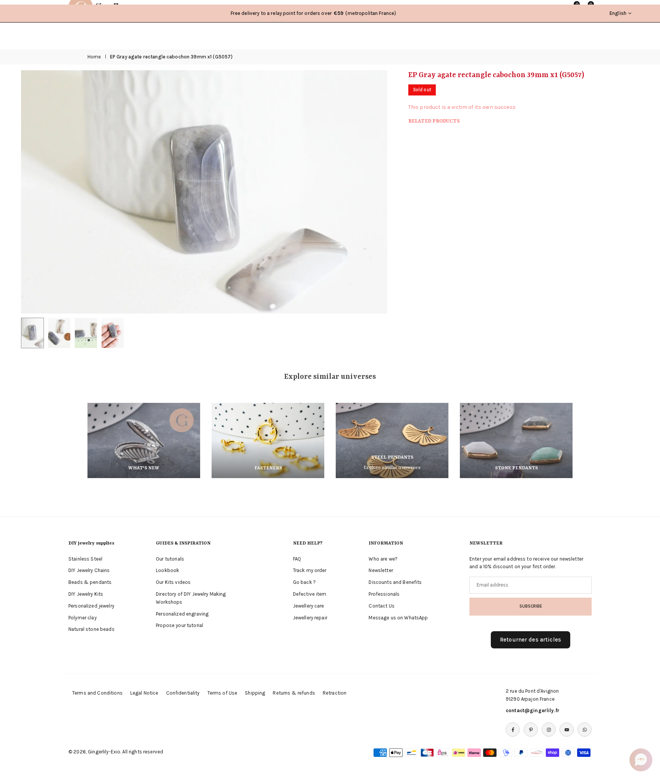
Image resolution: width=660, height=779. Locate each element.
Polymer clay (82, 618)
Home (94, 57)
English (618, 13)
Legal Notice (144, 693)
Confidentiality (183, 693)
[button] (368, 192)
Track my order (310, 570)
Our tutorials (170, 559)
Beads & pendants (90, 582)
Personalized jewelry (91, 606)
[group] (204, 192)
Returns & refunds (294, 693)
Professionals (384, 594)
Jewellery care (308, 606)
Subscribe (530, 606)
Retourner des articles (530, 639)
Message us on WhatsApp (398, 618)
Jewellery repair (310, 618)
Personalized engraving (182, 614)
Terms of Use (222, 693)
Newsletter (381, 570)
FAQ (297, 559)
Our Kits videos (173, 582)
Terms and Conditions (97, 693)
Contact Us (381, 606)
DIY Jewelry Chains (89, 570)
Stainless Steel (85, 559)
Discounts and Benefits (395, 582)
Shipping (255, 693)
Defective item (310, 594)
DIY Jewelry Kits (85, 594)
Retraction (334, 693)
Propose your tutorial (179, 625)
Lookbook (167, 570)
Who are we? (383, 559)
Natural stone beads (91, 629)
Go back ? (304, 582)
